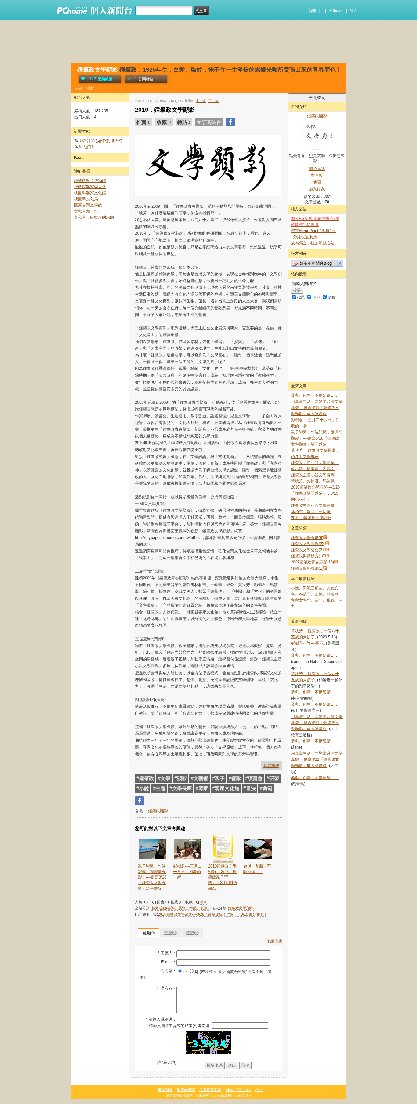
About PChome (238, 1090)
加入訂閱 (86, 147)
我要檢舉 (271, 765)
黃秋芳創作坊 (86, 211)
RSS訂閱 (86, 141)
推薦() (170, 932)
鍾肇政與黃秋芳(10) (308, 556)
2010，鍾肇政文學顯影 (311, 517)
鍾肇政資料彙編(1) (307, 568)
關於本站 (317, 168)
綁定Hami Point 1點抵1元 (313, 231)
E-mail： (168, 962)
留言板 (317, 175)
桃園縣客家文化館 (90, 193)
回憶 (319, 594)
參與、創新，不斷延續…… (257, 869)
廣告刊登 (165, 1090)
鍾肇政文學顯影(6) (307, 537)
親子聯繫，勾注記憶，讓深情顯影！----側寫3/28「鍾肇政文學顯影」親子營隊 (152, 877)
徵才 (259, 1090)
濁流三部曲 (313, 588)
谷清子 (305, 594)
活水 (319, 600)
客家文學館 (301, 600)
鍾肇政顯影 (157, 811)
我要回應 (274, 941)
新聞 (312, 11)
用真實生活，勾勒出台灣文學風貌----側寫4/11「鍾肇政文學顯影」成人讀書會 (317, 407)
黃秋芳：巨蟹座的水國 (94, 217)
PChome (336, 11)
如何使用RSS (109, 141)
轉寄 (203, 902)
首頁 (78, 88)
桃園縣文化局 (86, 199)
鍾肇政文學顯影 (97, 69)
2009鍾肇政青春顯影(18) (312, 562)
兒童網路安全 (210, 1090)
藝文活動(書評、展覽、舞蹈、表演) (180, 908)
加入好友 (317, 189)
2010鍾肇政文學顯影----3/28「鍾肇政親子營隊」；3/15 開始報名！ (222, 877)
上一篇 (201, 101)
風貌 (331, 600)
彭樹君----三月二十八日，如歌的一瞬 (187, 871)
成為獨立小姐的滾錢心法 (313, 243)
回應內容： (166, 987)
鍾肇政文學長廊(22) (308, 543)
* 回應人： (167, 953)
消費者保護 (186, 1090)
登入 (353, 11)
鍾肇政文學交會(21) (308, 550)
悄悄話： (168, 970)
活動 (90, 88)
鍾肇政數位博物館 (90, 180)
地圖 (317, 182)
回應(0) (148, 933)
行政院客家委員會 (90, 186)
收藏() (192, 932)
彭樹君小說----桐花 (307, 643)
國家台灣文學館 (88, 205)
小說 (295, 588)
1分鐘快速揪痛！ (306, 237)
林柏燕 (333, 594)
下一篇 (214, 101)
